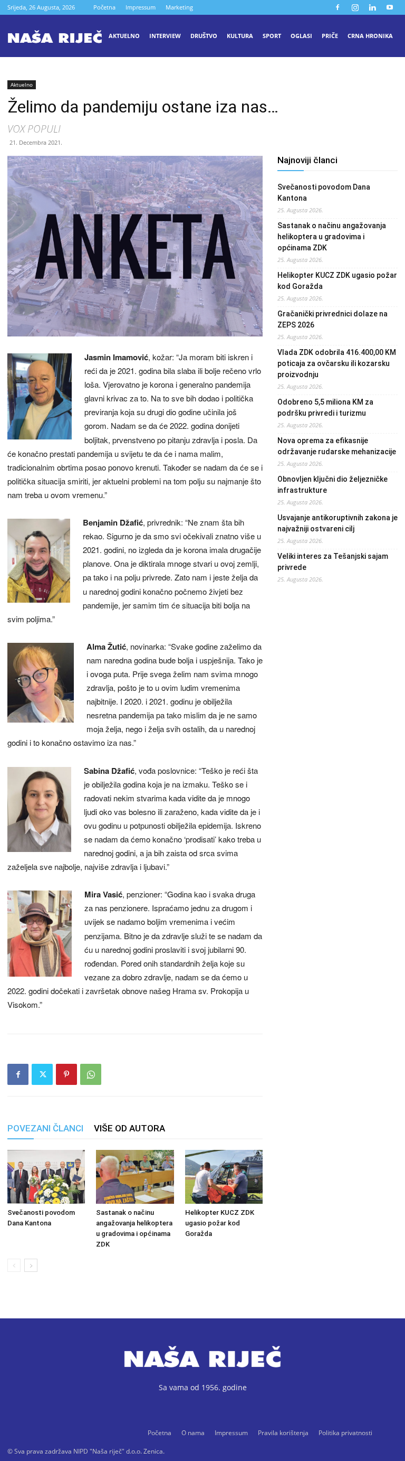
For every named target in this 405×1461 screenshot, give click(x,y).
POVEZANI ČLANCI (45, 1128)
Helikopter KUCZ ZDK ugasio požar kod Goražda (219, 1223)
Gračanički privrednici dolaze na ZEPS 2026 (332, 319)
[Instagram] (355, 7)
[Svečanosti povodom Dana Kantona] (46, 1176)
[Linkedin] (372, 7)
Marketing (179, 7)
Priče (330, 36)
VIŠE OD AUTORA (129, 1128)
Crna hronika (370, 36)
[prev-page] (14, 1265)
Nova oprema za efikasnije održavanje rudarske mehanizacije (336, 446)
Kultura (240, 36)
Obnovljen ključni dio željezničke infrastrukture (332, 484)
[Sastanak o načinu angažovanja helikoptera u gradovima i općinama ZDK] (134, 1176)
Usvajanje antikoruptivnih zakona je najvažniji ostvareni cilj (337, 523)
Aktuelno (124, 36)
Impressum (141, 7)
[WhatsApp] (90, 1074)
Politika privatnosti (345, 1432)
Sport (272, 36)
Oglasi (301, 36)
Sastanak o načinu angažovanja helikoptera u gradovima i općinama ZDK (331, 236)
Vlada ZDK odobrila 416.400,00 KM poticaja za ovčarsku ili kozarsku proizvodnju (336, 363)
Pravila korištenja (283, 1432)
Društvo (203, 36)
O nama (193, 1432)
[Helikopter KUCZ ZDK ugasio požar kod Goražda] (224, 1176)
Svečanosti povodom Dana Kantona (323, 192)
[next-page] (30, 1265)
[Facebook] (337, 7)
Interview (165, 36)
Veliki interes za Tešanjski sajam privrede (332, 562)
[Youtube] (390, 7)
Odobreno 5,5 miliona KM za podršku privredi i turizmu (325, 407)
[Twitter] (42, 1074)
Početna (104, 7)
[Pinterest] (66, 1074)
